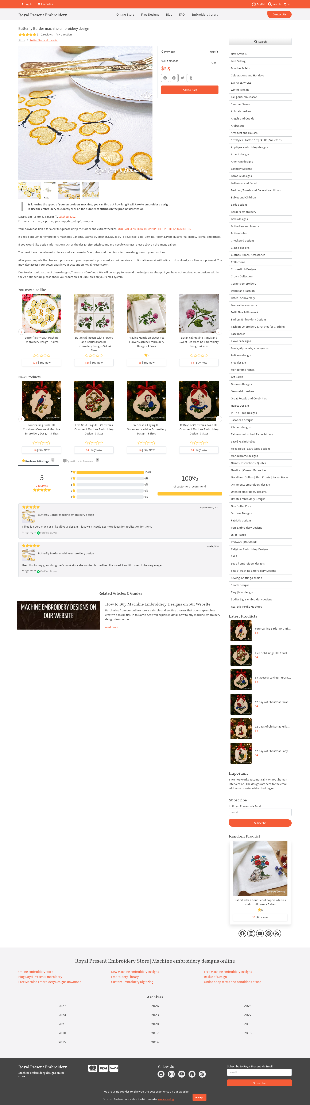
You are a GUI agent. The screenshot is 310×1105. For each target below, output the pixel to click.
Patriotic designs (241, 520)
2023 (155, 1014)
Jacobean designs (242, 420)
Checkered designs (242, 240)
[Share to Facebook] (174, 78)
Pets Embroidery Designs (246, 527)
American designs (242, 161)
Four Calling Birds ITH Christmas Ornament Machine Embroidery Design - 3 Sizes (41, 429)
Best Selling (238, 61)
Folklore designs (241, 355)
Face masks (238, 334)
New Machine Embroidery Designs (135, 971)
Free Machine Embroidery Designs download (49, 982)
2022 (248, 1014)
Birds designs (239, 204)
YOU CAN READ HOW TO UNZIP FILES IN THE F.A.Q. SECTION (154, 229)
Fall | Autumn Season (244, 97)
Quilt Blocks (238, 535)
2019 (248, 1023)
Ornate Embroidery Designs (248, 499)
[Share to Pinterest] (165, 78)
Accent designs (240, 154)
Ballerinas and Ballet (244, 183)
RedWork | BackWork (244, 542)
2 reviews (47, 34)
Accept (199, 1097)
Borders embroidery (243, 212)
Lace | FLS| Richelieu (243, 441)
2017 (155, 1032)
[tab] (38, 461)
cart (289, 4)
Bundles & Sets (240, 68)
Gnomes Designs (241, 384)
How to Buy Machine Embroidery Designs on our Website (157, 604)
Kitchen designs (241, 427)
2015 (62, 1042)
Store (21, 40)
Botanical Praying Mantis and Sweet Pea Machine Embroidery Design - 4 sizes (199, 342)
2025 (248, 1005)
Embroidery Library (125, 977)
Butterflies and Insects (44, 40)
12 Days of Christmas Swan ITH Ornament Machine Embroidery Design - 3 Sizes (199, 429)
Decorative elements (244, 305)
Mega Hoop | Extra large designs (250, 449)
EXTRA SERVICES (241, 82)
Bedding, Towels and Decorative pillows (256, 190)
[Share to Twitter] (182, 78)
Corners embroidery (243, 283)
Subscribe (260, 823)
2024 (62, 1014)
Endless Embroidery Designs (248, 319)
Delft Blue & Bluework (244, 312)
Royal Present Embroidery (42, 14)
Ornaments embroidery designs (251, 484)
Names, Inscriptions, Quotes (248, 463)
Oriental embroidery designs (249, 492)
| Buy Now (41, 362)
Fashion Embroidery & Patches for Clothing (258, 327)
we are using (166, 1099)
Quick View (41, 316)
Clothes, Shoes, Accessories (248, 255)
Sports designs (240, 585)
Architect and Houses (244, 133)
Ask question (64, 34)
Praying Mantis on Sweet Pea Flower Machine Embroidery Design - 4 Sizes (146, 342)
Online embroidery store (35, 971)
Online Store (125, 14)
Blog (169, 14)
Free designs (239, 362)
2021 (62, 1023)
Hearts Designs (240, 405)
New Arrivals (239, 54)
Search (262, 41)
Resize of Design (215, 977)
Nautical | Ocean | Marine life (248, 470)
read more (111, 627)
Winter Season (240, 90)
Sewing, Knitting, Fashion (246, 578)
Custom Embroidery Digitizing (132, 982)
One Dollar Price (241, 506)
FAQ (182, 14)
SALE (234, 556)
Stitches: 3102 (66, 217)
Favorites (46, 4)
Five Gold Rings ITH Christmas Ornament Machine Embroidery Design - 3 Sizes (94, 429)
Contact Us (279, 14)
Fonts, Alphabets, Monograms (249, 348)
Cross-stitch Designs (243, 269)
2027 (62, 1005)
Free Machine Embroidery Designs (228, 971)
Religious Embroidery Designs (249, 549)
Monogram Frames (243, 370)
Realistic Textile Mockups (246, 606)
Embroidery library (204, 14)
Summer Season (241, 104)
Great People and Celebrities (249, 398)
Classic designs (240, 248)
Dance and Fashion (243, 291)
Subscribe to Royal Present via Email (250, 1066)
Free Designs (150, 14)
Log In (28, 4)
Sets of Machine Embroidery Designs (253, 571)
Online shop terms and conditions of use (232, 982)
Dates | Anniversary (243, 298)
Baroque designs (241, 176)
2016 (248, 1032)
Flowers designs (241, 341)
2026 (155, 1005)
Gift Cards (237, 377)
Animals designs (241, 111)
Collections (238, 262)
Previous (169, 52)
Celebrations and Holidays (247, 75)
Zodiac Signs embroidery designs (251, 599)
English (261, 4)
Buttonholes (239, 233)
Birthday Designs (241, 169)
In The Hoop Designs (244, 413)
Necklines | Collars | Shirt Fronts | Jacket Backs (259, 477)
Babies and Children (243, 197)
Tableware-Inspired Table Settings (252, 434)
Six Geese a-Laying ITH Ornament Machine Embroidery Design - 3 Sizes (146, 429)
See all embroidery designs (248, 563)
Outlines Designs (241, 513)
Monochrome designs (244, 456)
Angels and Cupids (242, 118)
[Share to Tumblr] (191, 78)
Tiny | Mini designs (242, 592)
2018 (62, 1032)
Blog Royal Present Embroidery (40, 977)
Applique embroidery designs (249, 147)
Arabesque (237, 126)
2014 (155, 1042)
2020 (155, 1023)
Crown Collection (242, 276)
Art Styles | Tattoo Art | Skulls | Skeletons (256, 140)
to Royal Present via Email (245, 806)
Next (213, 52)
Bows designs (239, 219)
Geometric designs (242, 391)
